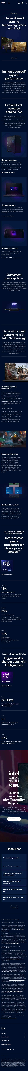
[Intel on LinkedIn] (8, 1049)
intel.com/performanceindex (13, 959)
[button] (13, 1033)
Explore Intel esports (14, 819)
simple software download (8, 401)
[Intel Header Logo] (3, 3)
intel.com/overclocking (19, 929)
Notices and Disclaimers (7, 1062)
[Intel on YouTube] (11, 1049)
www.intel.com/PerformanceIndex (16, 980)
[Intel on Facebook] (2, 1049)
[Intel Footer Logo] (3, 1028)
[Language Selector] (22, 3)
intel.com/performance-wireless (12, 943)
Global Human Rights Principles (12, 1064)
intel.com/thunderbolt (6, 947)
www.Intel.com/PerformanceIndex (9, 1018)
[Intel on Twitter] (5, 1049)
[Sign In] (19, 3)
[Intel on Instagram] (14, 1049)
